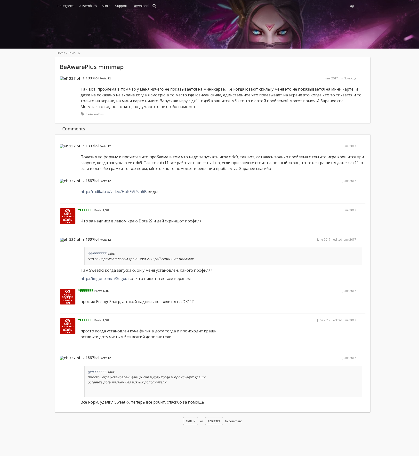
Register (214, 421)
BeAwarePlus (95, 114)
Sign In (190, 421)
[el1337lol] (70, 78)
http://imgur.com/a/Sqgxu (104, 278)
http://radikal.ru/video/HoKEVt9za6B (114, 191)
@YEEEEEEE (97, 253)
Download (140, 5)
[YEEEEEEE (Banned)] (67, 216)
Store (106, 5)
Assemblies (88, 5)
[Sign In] (308, 5)
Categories (65, 5)
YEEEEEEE (86, 209)
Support (121, 5)
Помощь (350, 78)
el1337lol (90, 78)
